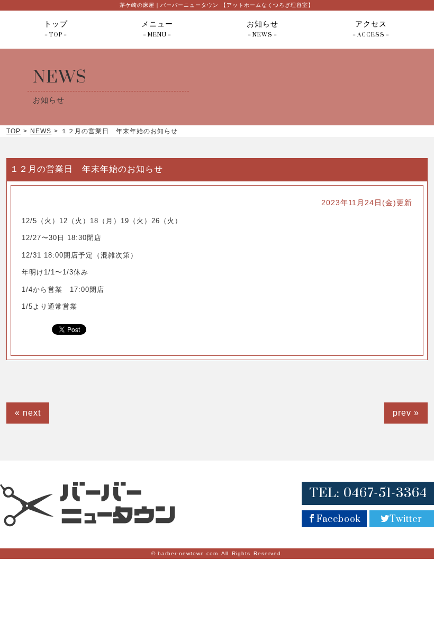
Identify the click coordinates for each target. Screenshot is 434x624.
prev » (406, 412)
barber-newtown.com (188, 553)
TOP (13, 131)
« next (28, 412)
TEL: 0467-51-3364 (368, 493)
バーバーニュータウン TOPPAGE (87, 504)
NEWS (40, 131)
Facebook (339, 519)
